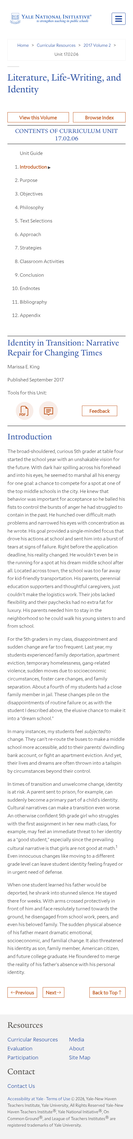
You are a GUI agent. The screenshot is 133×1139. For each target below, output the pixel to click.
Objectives (31, 193)
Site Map (79, 1057)
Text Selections (36, 220)
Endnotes (30, 288)
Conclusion (32, 274)
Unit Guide (31, 153)
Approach (30, 234)
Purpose (28, 180)
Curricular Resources (56, 45)
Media (76, 1039)
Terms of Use (58, 1099)
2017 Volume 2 (97, 45)
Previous (24, 992)
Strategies (30, 247)
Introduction (34, 166)
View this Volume (38, 117)
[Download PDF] (25, 411)
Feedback (99, 410)
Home (23, 45)
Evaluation (19, 1048)
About (76, 1048)
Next (51, 992)
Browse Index (99, 117)
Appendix (30, 315)
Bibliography (33, 301)
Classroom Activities (42, 261)
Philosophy (32, 207)
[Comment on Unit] (48, 410)
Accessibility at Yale (25, 1099)
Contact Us (21, 1085)
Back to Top (105, 992)
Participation (22, 1057)
